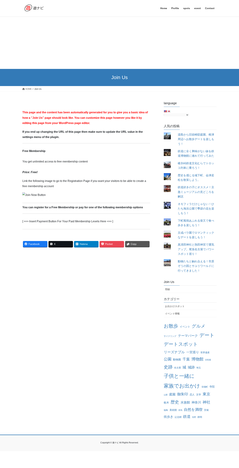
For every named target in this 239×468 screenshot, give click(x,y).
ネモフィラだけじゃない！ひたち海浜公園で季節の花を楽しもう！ (196, 209)
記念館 (178, 417)
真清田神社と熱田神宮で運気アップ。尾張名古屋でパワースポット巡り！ (196, 249)
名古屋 (177, 367)
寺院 (212, 386)
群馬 (180, 410)
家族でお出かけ (182, 386)
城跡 (191, 367)
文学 (198, 394)
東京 (206, 394)
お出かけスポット (175, 306)
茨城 (206, 410)
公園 (167, 359)
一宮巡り (192, 352)
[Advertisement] (119, 42)
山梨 (166, 395)
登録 (167, 289)
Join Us (169, 282)
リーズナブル (174, 352)
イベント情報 (172, 313)
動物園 (177, 359)
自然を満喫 (193, 409)
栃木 (166, 402)
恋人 (192, 394)
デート (207, 335)
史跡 (168, 367)
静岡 (200, 417)
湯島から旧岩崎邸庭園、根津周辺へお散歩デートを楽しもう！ (196, 139)
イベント (185, 326)
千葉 (186, 359)
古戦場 (208, 360)
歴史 (175, 402)
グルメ (198, 326)
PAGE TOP (230, 451)
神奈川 (196, 402)
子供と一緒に (179, 376)
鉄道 (187, 416)
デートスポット (181, 344)
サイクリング (170, 336)
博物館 (197, 359)
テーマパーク (188, 336)
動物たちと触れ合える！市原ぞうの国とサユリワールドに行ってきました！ (196, 266)
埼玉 (198, 367)
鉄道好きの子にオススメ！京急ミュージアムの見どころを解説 (196, 192)
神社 (206, 402)
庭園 (172, 394)
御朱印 (182, 394)
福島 (166, 410)
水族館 (185, 402)
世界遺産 (205, 352)
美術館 (173, 410)
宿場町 (205, 387)
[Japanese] (168, 111)
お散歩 (171, 326)
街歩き (168, 417)
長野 (194, 417)
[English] (165, 111)
